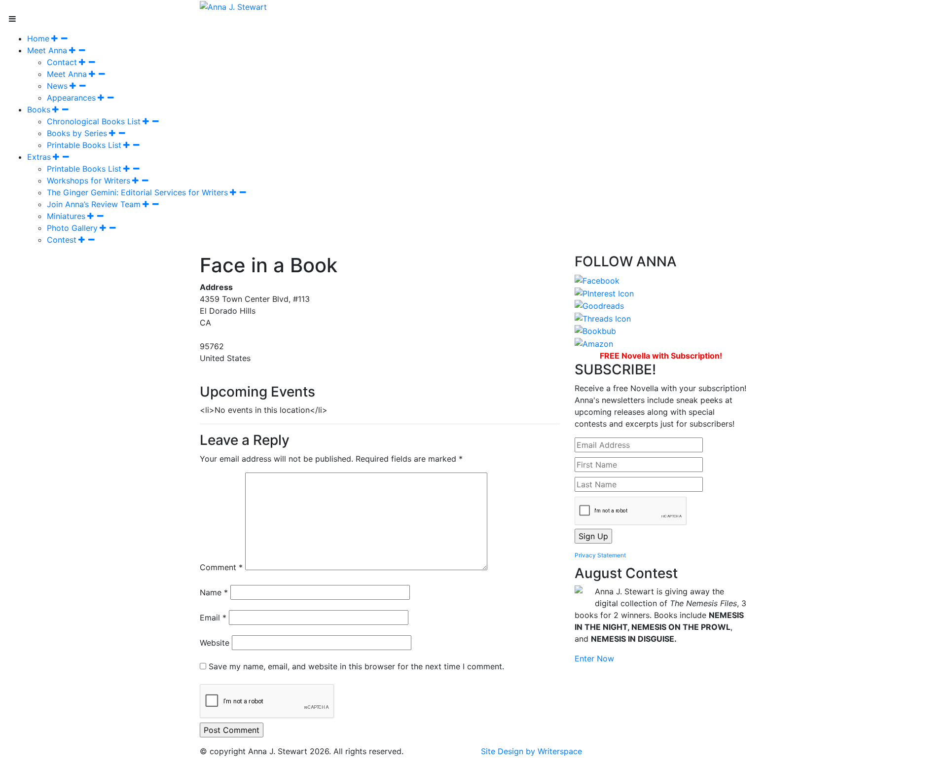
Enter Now (594, 658)
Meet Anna (47, 50)
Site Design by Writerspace (531, 751)
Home (38, 38)
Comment (221, 567)
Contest (61, 240)
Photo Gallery (72, 228)
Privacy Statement (600, 555)
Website (214, 643)
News (57, 86)
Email (213, 617)
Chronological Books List (94, 121)
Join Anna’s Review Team (94, 204)
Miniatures (66, 216)
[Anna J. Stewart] (233, 6)
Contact (62, 62)
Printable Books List (84, 145)
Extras (39, 157)
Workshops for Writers (88, 180)
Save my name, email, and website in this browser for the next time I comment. (356, 666)
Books (38, 109)
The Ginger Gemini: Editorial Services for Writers (137, 192)
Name (214, 592)
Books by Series (77, 133)
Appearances (71, 98)
